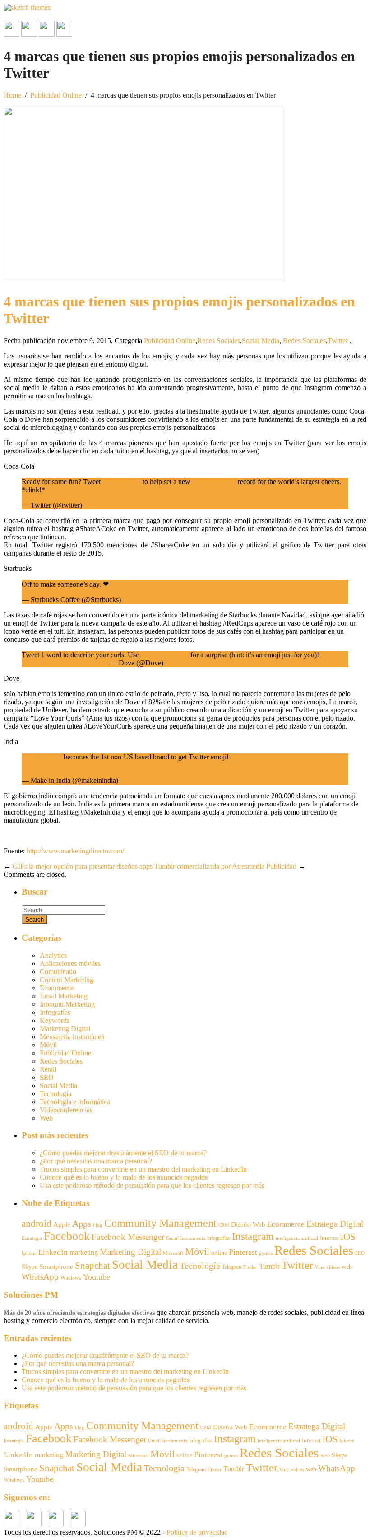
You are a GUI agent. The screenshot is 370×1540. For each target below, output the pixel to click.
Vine (319, 1267)
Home (12, 95)
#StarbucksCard (133, 584)
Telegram (231, 1267)
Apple (61, 1224)
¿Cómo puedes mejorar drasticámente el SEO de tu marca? (123, 1153)
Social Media (260, 340)
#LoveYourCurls (165, 655)
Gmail (172, 1238)
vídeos (333, 1267)
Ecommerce (57, 988)
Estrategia (32, 1238)
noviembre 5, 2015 (149, 599)
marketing (83, 1252)
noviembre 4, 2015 (192, 663)
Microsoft (173, 1253)
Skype (29, 1266)
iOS (348, 1236)
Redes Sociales (218, 340)
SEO (47, 1077)
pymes (266, 1253)
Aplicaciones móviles (70, 963)
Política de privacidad (197, 1532)
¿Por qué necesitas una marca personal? (96, 1161)
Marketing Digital (65, 1028)
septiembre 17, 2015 (113, 505)
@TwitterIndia (251, 757)
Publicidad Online (56, 95)
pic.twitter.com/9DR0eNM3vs (65, 663)
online (219, 1252)
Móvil (48, 1045)
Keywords (54, 1020)
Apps (81, 1224)
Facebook (67, 1236)
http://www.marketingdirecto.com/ (75, 851)
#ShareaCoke (121, 481)
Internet (329, 1237)
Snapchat (92, 1265)
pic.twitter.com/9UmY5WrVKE (92, 490)
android (36, 1223)
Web (46, 1118)
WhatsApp (40, 1276)
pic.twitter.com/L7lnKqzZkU (231, 584)
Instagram (253, 1236)
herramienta (192, 1238)
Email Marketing (64, 996)
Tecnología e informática (75, 1102)
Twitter (338, 340)
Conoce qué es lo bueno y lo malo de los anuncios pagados (124, 1177)
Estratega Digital (334, 1224)
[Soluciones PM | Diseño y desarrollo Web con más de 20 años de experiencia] (27, 7)
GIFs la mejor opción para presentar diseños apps (83, 866)
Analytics (53, 955)
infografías (218, 1238)
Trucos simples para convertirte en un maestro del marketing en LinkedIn (143, 1169)
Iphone (29, 1253)
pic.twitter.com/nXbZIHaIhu (62, 765)
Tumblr (269, 1266)
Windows (70, 1278)
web (347, 1266)
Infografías (55, 1012)
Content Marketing (66, 980)
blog (97, 1225)
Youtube (96, 1276)
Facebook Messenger (128, 1237)
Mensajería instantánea (72, 1037)
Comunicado (58, 971)
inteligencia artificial (297, 1238)
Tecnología (55, 1093)
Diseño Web (248, 1224)
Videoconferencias (66, 1110)
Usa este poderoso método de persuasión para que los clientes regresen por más (152, 1185)
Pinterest (243, 1252)
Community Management (160, 1223)
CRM (223, 1225)
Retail (48, 1069)
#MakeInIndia (42, 757)
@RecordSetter (214, 481)
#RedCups (173, 584)
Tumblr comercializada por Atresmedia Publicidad (225, 866)
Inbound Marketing (67, 1004)
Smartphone (56, 1266)
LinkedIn (53, 1252)
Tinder (250, 1267)
